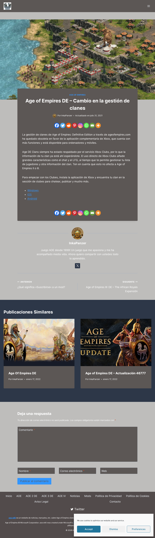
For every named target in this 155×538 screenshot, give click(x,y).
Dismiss (113, 529)
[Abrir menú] (148, 6)
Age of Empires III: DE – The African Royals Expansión (112, 287)
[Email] (92, 125)
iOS (29, 194)
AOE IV (62, 496)
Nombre (25, 470)
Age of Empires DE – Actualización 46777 (115, 373)
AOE (18, 496)
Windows (33, 190)
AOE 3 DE (47, 496)
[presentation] (39, 342)
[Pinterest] (74, 125)
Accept (89, 529)
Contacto (115, 501)
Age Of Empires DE (22, 373)
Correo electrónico (72, 470)
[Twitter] (62, 125)
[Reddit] (68, 125)
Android (32, 198)
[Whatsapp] (86, 125)
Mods (87, 496)
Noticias (75, 496)
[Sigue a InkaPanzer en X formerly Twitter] (77, 265)
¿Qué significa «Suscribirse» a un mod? (41, 285)
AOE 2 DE (31, 496)
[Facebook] (56, 125)
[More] (98, 125)
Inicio (9, 496)
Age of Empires (77, 95)
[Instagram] (80, 125)
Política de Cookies (137, 496)
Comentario (27, 429)
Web (104, 470)
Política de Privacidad (108, 496)
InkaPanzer (17, 379)
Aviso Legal (41, 501)
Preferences (138, 529)
